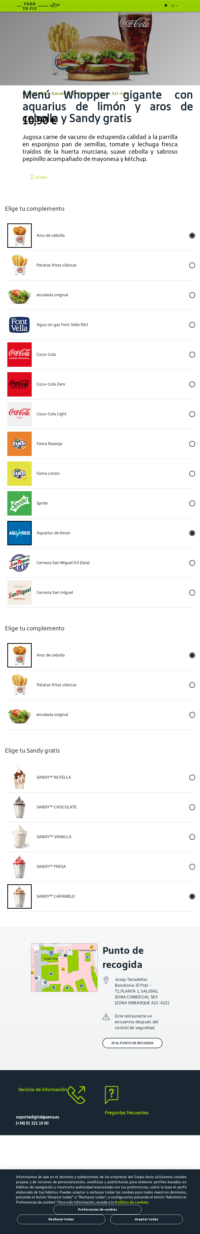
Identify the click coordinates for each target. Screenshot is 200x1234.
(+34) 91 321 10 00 (32, 1123)
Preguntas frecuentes (127, 1112)
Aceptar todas (146, 1219)
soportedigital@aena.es (37, 1117)
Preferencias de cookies (97, 1209)
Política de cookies (132, 1202)
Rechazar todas (61, 1219)
